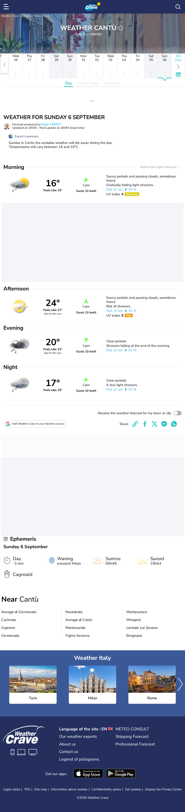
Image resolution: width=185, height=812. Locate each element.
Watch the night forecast (158, 167)
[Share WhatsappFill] (174, 424)
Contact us (68, 751)
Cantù (47, 16)
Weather (5, 16)
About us (67, 744)
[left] (4, 64)
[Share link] (135, 424)
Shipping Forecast (132, 736)
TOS (27, 789)
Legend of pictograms (79, 759)
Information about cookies (69, 789)
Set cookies (133, 789)
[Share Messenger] (164, 424)
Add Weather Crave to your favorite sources (38, 424)
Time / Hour (88, 83)
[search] (178, 6)
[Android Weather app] (120, 774)
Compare (112, 83)
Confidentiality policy (106, 789)
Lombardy (26, 16)
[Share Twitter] (154, 424)
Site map (40, 789)
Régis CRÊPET (51, 124)
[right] (180, 685)
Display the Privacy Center (163, 789)
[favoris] (120, 28)
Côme (38, 16)
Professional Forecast (135, 744)
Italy (15, 16)
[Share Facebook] (145, 424)
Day (68, 83)
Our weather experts (78, 736)
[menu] (7, 6)
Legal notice (11, 789)
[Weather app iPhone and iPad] (88, 774)
